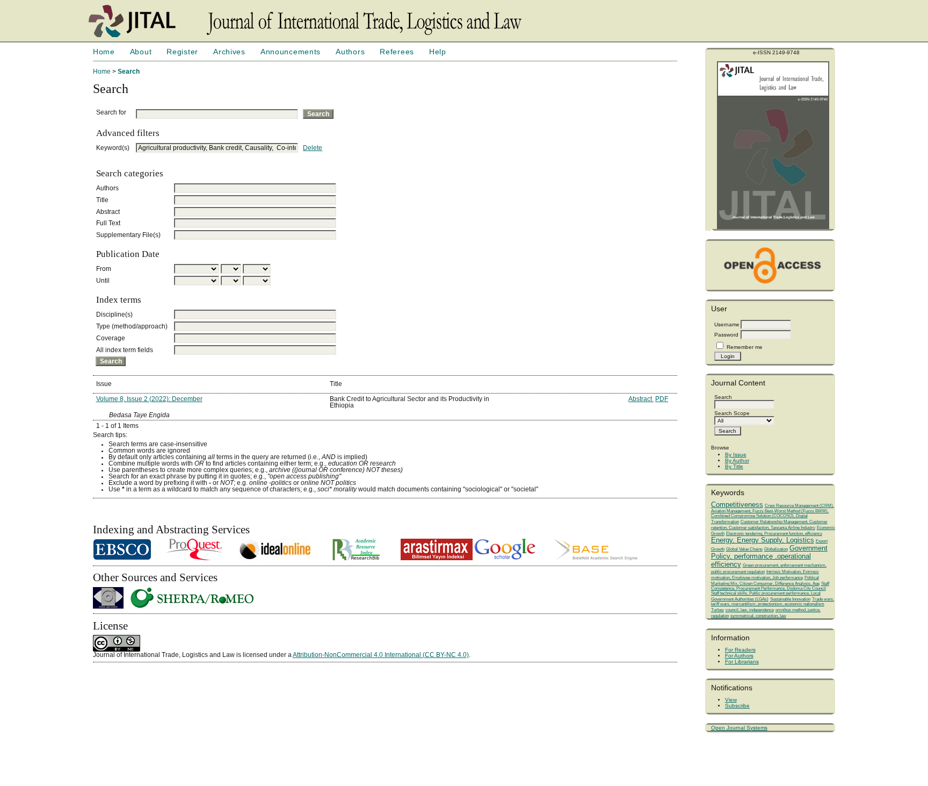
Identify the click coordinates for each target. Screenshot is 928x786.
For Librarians (742, 661)
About (141, 51)
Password (726, 335)
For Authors (739, 656)
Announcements (290, 51)
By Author (737, 460)
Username (727, 324)
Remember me (745, 347)
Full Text (108, 223)
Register (182, 51)
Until (103, 280)
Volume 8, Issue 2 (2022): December (149, 399)
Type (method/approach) (132, 326)
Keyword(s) (112, 148)
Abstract (108, 212)
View (731, 700)
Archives (229, 51)
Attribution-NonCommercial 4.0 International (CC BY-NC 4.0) (381, 655)
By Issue (735, 455)
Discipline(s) (114, 314)
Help (437, 51)
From (103, 269)
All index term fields (124, 350)
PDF (661, 399)
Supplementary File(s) (128, 235)
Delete (312, 148)
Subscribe (737, 706)
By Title (734, 466)
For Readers (740, 650)
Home (104, 51)
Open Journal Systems (739, 728)
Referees (397, 51)
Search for (111, 112)
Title (102, 200)
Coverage (110, 338)
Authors (350, 51)
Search (129, 71)
